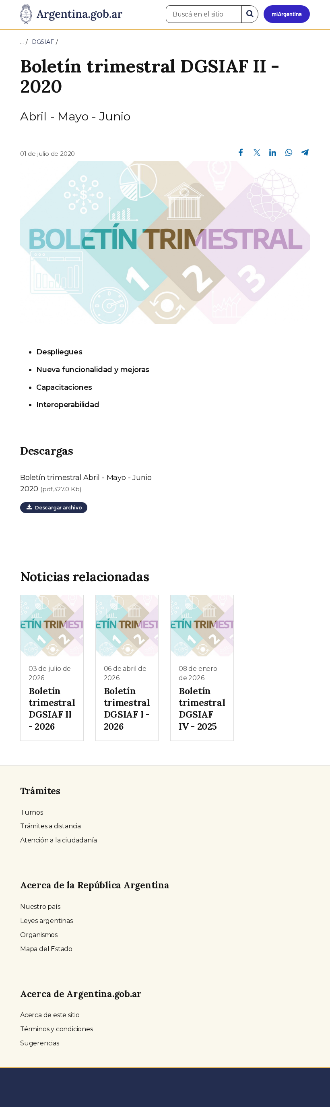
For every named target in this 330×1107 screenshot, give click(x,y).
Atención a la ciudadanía (58, 840)
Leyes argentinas (46, 921)
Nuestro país (40, 906)
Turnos (31, 812)
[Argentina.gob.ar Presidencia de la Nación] (71, 14)
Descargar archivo (57, 508)
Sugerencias (39, 1043)
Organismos (39, 935)
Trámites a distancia (50, 826)
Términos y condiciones (56, 1029)
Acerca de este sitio (50, 1015)
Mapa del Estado (46, 949)
